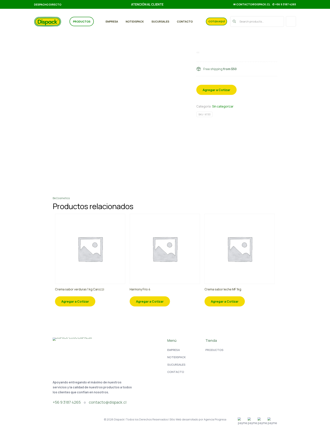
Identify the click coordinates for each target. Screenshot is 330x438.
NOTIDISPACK (176, 357)
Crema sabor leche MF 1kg (223, 289)
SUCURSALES (176, 365)
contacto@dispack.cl (107, 402)
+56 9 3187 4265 (67, 402)
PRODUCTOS (214, 350)
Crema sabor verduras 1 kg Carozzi (79, 289)
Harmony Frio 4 (140, 289)
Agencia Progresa (215, 419)
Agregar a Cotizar (216, 90)
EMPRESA (173, 350)
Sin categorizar (223, 106)
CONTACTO (175, 372)
